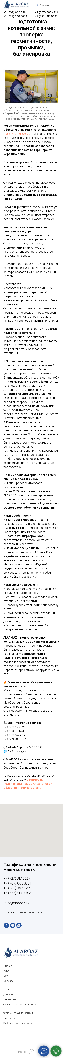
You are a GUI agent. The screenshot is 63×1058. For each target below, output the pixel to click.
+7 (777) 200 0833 (15, 16)
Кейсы (6, 975)
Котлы (7, 989)
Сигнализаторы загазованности (20, 1004)
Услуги (7, 970)
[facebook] (6, 925)
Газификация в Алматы (18, 134)
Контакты (8, 980)
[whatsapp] (19, 925)
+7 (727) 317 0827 (46, 16)
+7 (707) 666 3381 (15, 12)
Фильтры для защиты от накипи (19, 1012)
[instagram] (12, 925)
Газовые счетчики (12, 999)
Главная (8, 965)
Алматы (44, 5)
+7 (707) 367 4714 (46, 12)
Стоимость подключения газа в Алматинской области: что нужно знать (28, 784)
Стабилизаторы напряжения (18, 1023)
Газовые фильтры (12, 1017)
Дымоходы (9, 994)
